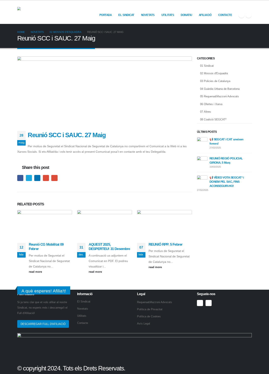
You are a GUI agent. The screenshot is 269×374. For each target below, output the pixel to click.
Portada (105, 15)
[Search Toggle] (250, 6)
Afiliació (205, 15)
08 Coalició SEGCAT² (213, 119)
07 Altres (205, 111)
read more (36, 271)
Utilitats (167, 15)
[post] (202, 142)
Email (54, 178)
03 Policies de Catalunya (215, 81)
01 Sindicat (207, 65)
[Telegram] (249, 15)
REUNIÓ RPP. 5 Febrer (165, 244)
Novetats (148, 15)
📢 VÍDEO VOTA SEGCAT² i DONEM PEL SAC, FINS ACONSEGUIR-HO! (227, 182)
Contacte (225, 15)
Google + (46, 178)
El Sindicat (126, 15)
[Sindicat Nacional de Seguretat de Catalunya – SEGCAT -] (48, 12)
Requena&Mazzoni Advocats (154, 302)
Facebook (20, 178)
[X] (241, 15)
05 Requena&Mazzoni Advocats (219, 96)
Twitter (29, 178)
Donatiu (186, 15)
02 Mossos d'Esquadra (214, 73)
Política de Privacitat (149, 309)
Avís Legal (143, 323)
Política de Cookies (149, 316)
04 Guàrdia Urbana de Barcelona (220, 88)
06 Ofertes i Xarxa (211, 104)
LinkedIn (37, 178)
